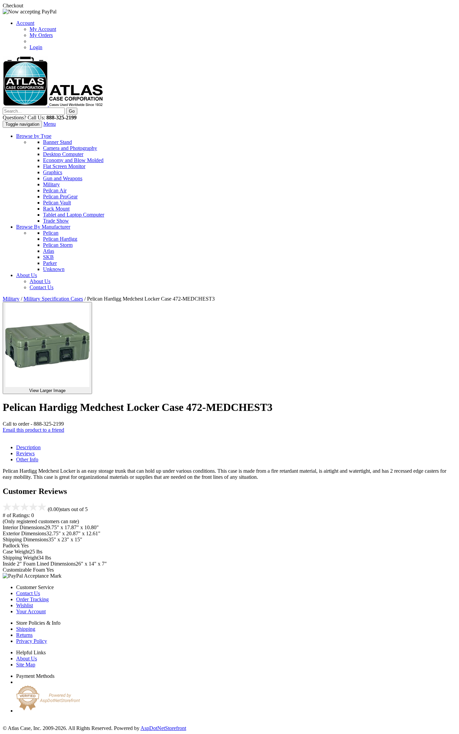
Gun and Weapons (62, 178)
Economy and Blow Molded (73, 160)
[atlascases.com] (53, 104)
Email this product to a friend (33, 430)
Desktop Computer (63, 154)
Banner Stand (57, 142)
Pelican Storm (58, 245)
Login (36, 47)
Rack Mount (56, 208)
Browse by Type (33, 136)
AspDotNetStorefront (163, 728)
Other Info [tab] (27, 459)
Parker (50, 263)
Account (25, 23)
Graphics (52, 172)
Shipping (25, 629)
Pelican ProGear (60, 196)
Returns (24, 635)
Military (51, 184)
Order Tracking (32, 599)
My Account (43, 29)
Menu (49, 124)
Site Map (25, 664)
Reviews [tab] (25, 453)
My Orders (41, 35)
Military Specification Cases (53, 299)
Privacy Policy (31, 641)
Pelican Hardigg (60, 239)
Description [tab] (28, 447)
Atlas (48, 251)
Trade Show (56, 221)
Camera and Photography (70, 148)
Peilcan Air (55, 190)
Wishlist (24, 605)
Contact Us (41, 287)
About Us (26, 275)
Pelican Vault (57, 202)
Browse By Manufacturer (43, 227)
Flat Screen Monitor (64, 166)
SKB (48, 257)
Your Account (31, 611)
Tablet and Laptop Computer (73, 215)
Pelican (50, 233)
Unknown (54, 269)
